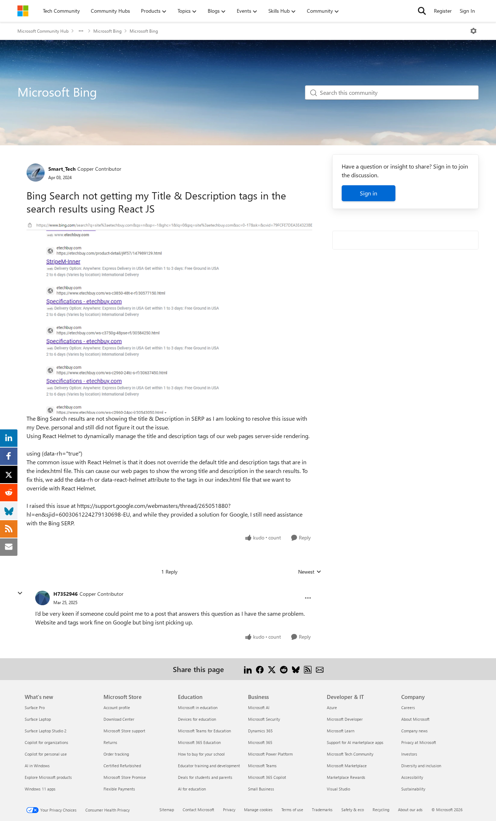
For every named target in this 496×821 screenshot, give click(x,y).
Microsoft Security (264, 719)
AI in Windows (37, 765)
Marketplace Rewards (346, 777)
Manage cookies (258, 809)
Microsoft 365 (260, 742)
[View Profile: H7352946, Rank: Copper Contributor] (42, 598)
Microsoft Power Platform (270, 754)
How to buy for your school (201, 754)
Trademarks (322, 809)
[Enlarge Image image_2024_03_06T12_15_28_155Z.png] (169, 318)
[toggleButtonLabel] (473, 31)
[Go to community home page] (22, 10)
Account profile (116, 707)
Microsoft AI (258, 707)
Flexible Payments (119, 789)
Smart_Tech (62, 168)
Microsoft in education (197, 707)
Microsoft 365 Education (199, 742)
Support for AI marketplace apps (355, 742)
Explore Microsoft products (48, 777)
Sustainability (413, 789)
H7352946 (65, 593)
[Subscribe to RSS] (308, 669)
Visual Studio (338, 789)
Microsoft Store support (124, 730)
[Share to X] (272, 669)
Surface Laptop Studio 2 (45, 730)
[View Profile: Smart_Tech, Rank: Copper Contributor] (36, 172)
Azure (332, 707)
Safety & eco (352, 809)
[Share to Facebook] (260, 669)
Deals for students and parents (205, 777)
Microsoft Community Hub (43, 31)
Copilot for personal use (46, 754)
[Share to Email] (320, 669)
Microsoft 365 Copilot (267, 777)
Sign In (467, 10)
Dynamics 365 (260, 730)
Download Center (118, 719)
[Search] (422, 11)
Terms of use (292, 809)
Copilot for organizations (46, 742)
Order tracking (116, 754)
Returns (110, 742)
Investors (409, 754)
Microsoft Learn (340, 730)
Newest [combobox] (309, 571)
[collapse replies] (20, 593)
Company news (414, 730)
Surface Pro (35, 707)
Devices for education (197, 719)
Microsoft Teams (262, 765)
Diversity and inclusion (421, 765)
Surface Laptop (38, 719)
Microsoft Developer (345, 719)
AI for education (192, 789)
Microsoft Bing (107, 31)
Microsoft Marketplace (347, 765)
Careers (408, 707)
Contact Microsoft (198, 809)
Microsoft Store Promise (124, 777)
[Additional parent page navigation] (81, 31)
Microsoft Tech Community (350, 754)
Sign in (368, 193)
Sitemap (166, 809)
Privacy (229, 809)
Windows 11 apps (40, 789)
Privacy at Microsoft (418, 742)
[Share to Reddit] (284, 669)
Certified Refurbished (122, 765)
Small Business (261, 789)
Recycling (381, 809)
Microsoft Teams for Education (204, 730)
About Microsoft (415, 719)
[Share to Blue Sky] (296, 669)
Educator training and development (209, 765)
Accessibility (412, 777)
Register (443, 10)
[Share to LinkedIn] (248, 669)
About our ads (410, 809)
